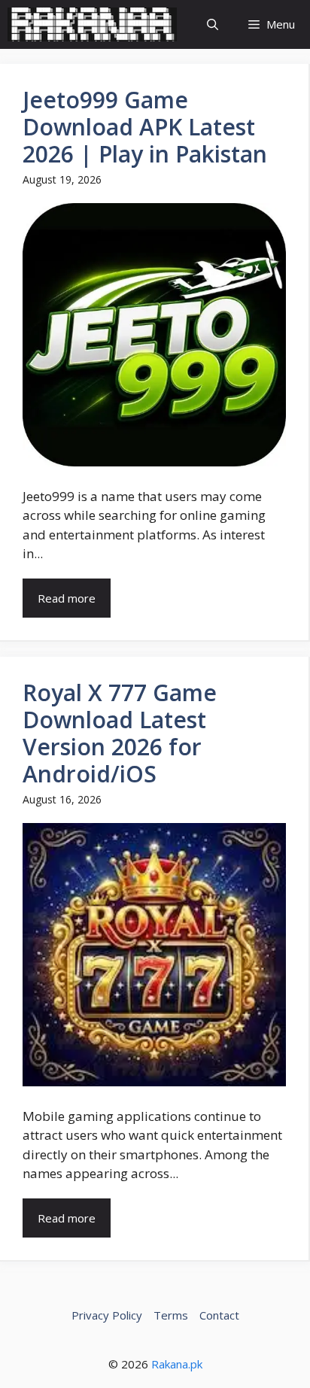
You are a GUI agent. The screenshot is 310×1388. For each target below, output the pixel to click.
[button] (212, 24)
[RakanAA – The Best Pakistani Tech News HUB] (92, 24)
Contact (219, 1315)
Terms (170, 1315)
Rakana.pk (176, 1363)
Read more (67, 598)
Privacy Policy (106, 1315)
